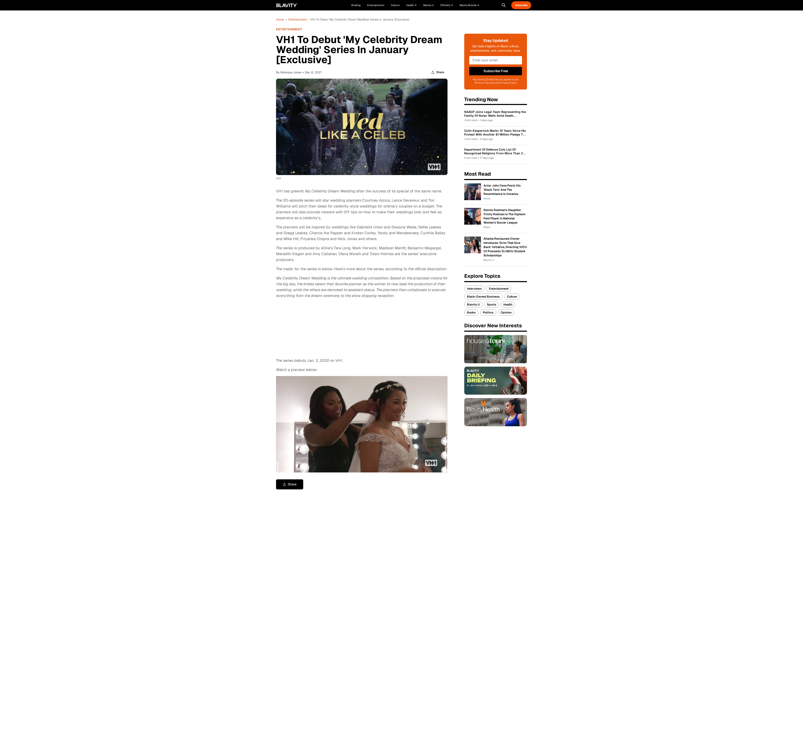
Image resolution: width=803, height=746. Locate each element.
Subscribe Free (495, 71)
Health (507, 304)
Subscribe (521, 5)
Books (471, 312)
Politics (488, 312)
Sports (491, 304)
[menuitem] (411, 5)
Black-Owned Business (483, 296)
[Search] (504, 5)
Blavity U (473, 304)
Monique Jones (291, 72)
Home (280, 19)
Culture (512, 296)
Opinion (506, 312)
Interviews (474, 288)
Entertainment (297, 19)
